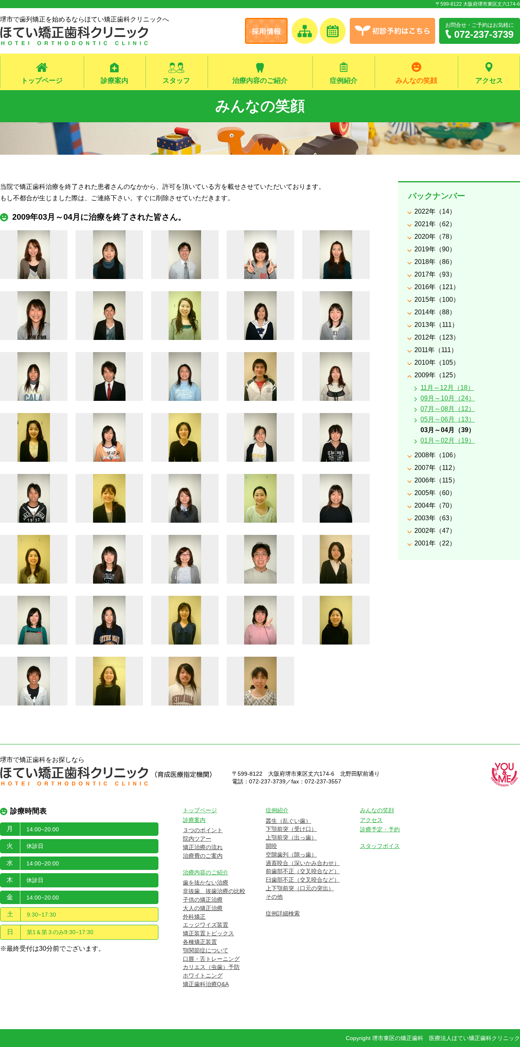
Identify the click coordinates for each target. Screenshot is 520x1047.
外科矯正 (194, 916)
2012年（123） (436, 337)
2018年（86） (435, 261)
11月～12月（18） (447, 387)
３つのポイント (203, 830)
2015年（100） (436, 299)
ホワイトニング (203, 975)
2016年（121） (436, 286)
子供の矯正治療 (203, 899)
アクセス (489, 80)
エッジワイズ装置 (205, 925)
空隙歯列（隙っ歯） (291, 854)
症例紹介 (344, 80)
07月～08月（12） (447, 408)
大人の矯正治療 (203, 908)
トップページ (42, 80)
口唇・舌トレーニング (211, 959)
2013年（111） (436, 324)
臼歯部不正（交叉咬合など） (303, 879)
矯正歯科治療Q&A (206, 984)
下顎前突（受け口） (291, 829)
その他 (274, 896)
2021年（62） (435, 224)
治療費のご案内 (203, 855)
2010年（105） (436, 362)
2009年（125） (436, 375)
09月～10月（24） (447, 398)
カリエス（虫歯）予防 (211, 967)
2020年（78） (435, 236)
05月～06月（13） (447, 419)
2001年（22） (435, 543)
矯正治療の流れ (203, 847)
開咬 (271, 846)
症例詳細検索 (283, 913)
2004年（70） (435, 505)
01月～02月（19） (447, 440)
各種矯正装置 (200, 942)
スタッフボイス (380, 846)
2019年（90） (435, 249)
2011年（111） (435, 349)
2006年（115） (436, 480)
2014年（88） (435, 312)
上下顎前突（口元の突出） (300, 888)
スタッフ (176, 80)
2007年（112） (436, 467)
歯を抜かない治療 (205, 882)
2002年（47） (435, 530)
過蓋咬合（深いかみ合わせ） (303, 863)
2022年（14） (435, 211)
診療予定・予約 (380, 829)
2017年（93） (435, 274)
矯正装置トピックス (208, 933)
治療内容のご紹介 (260, 80)
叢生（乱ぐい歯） (288, 821)
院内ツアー (197, 838)
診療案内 (114, 80)
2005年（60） (435, 492)
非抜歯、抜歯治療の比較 (214, 891)
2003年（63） (435, 518)
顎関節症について (205, 950)
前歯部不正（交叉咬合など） (303, 871)
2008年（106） (436, 455)
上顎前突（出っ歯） (291, 837)
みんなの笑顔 (416, 80)
